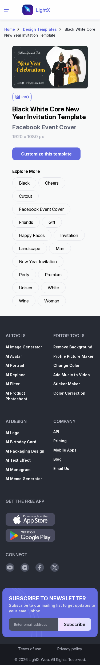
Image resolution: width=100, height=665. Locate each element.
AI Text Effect (18, 460)
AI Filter (13, 384)
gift (52, 222)
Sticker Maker (66, 384)
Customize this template (46, 154)
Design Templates (40, 29)
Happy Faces (32, 235)
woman (51, 301)
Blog (57, 459)
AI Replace (16, 374)
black (24, 183)
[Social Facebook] (39, 567)
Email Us (61, 468)
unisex (25, 287)
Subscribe (74, 624)
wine (24, 301)
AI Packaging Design (25, 451)
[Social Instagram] (25, 567)
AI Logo (12, 432)
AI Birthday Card (21, 442)
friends (26, 222)
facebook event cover (41, 209)
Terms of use (29, 649)
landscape (29, 248)
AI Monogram (18, 469)
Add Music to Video (71, 374)
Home (9, 29)
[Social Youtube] (10, 567)
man (60, 248)
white (53, 287)
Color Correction (69, 393)
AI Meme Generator (24, 478)
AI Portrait (15, 365)
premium (53, 274)
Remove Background (72, 347)
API (56, 431)
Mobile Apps (65, 450)
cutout (25, 196)
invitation (69, 235)
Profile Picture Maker (73, 356)
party (24, 274)
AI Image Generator (24, 347)
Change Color (66, 365)
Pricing (60, 440)
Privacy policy (69, 649)
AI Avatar (14, 356)
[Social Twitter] (54, 567)
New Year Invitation (38, 261)
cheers (52, 183)
